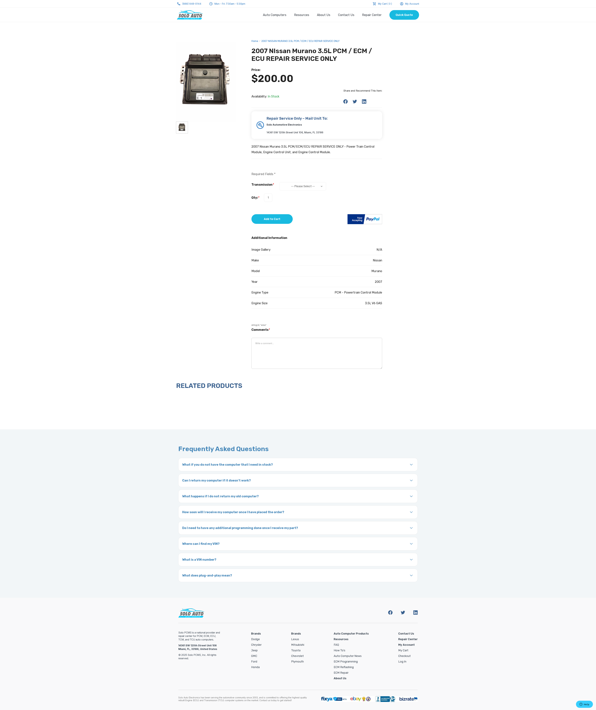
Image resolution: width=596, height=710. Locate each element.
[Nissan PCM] (182, 127)
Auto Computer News (347, 656)
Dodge (255, 639)
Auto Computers (274, 15)
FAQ (336, 645)
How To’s (339, 650)
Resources (301, 15)
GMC (254, 656)
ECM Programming (346, 661)
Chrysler (256, 645)
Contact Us (346, 15)
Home (254, 41)
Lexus (295, 639)
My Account (412, 3)
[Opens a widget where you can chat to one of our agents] (584, 704)
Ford (254, 661)
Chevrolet (297, 656)
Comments (260, 330)
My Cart (403, 650)
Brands (256, 633)
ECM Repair (341, 672)
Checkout (404, 656)
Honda (255, 667)
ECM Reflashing (344, 667)
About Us (323, 15)
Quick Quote (404, 15)
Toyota (295, 650)
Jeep (254, 650)
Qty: (255, 197)
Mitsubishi (297, 645)
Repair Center (372, 15)
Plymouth (297, 661)
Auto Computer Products (351, 633)
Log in (402, 661)
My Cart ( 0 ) (385, 3)
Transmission (262, 184)
